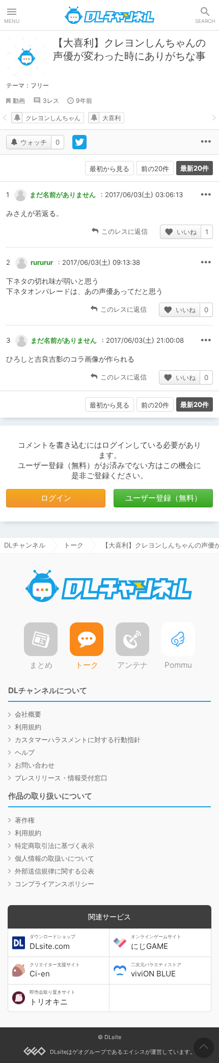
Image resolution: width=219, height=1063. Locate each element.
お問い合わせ (34, 765)
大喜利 (111, 118)
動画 (19, 100)
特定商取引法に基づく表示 (54, 845)
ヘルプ (25, 752)
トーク (74, 545)
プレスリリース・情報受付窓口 (61, 778)
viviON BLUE (156, 970)
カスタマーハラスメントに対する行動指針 (78, 739)
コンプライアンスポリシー (54, 884)
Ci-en (55, 970)
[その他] (206, 142)
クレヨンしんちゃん (52, 118)
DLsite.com (52, 942)
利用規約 (28, 727)
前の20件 (155, 169)
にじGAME (156, 942)
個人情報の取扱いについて (54, 858)
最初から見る (109, 169)
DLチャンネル (109, 15)
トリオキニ (52, 997)
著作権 (25, 820)
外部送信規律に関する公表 (54, 871)
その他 (206, 195)
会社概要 (28, 714)
